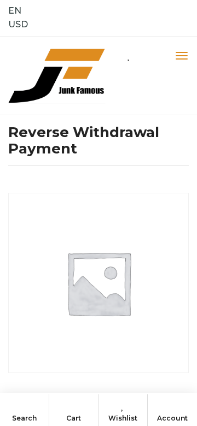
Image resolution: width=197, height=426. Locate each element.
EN (14, 10)
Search (24, 418)
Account (172, 418)
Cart (73, 418)
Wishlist (122, 418)
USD (18, 24)
